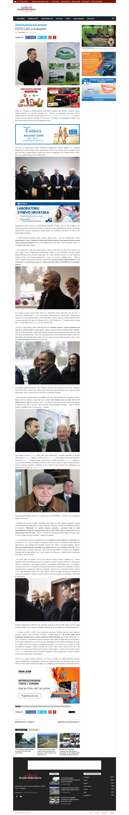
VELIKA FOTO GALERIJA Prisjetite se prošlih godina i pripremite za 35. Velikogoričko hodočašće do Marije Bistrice (69, 752)
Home (16, 23)
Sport (68, 19)
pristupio (36, 322)
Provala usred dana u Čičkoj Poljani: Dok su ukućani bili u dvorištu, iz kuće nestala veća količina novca (46, 752)
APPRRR (23, 706)
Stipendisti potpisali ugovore (68, 722)
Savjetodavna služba (64, 706)
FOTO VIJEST (63, 747)
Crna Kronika (78, 19)
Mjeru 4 (26, 458)
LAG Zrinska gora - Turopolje (34, 706)
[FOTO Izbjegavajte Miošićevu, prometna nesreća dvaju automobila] (25, 740)
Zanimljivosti (33, 19)
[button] (113, 18)
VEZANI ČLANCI (21, 730)
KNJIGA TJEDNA (76, 1)
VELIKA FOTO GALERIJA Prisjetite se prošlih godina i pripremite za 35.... (70, 799)
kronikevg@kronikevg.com (30, 792)
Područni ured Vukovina (50, 706)
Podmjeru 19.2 (37, 467)
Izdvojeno (21, 19)
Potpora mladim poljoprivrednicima (59, 116)
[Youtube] (21, 796)
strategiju (33, 455)
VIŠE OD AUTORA (33, 730)
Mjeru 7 (25, 460)
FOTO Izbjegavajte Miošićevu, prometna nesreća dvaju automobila (24, 751)
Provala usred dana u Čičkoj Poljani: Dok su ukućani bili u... (70, 789)
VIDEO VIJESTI (86, 1)
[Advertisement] (79, 9)
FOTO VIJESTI (55, 1)
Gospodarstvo (47, 19)
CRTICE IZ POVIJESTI (97, 1)
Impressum (104, 812)
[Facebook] (17, 796)
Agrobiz (20, 651)
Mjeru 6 (51, 458)
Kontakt (90, 19)
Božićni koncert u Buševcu (25, 722)
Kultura (59, 19)
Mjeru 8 (68, 460)
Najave (86, 783)
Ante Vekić (22, 32)
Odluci (26, 542)
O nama (97, 812)
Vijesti (35, 25)
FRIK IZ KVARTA (65, 1)
